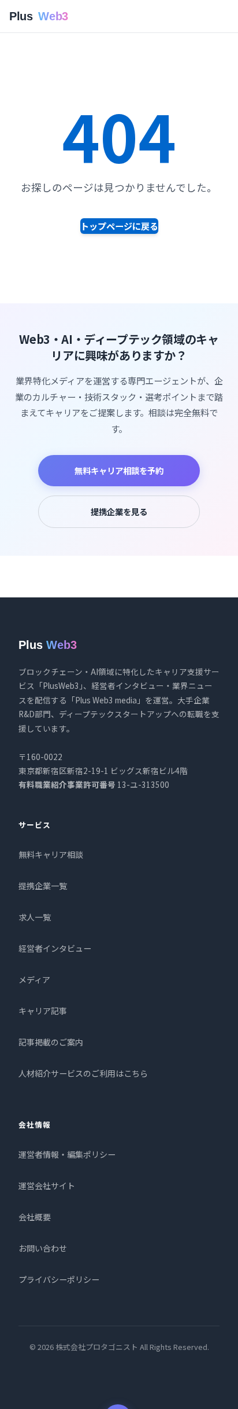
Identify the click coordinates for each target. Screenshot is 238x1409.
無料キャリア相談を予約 (119, 470)
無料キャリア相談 (50, 854)
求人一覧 (34, 917)
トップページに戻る (119, 225)
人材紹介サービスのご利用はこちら (83, 1073)
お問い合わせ (42, 1248)
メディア (34, 979)
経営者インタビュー (54, 948)
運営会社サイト (46, 1185)
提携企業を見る (119, 511)
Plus (38, 16)
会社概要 (34, 1217)
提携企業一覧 (42, 885)
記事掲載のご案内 (50, 1042)
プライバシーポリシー (58, 1279)
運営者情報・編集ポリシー (67, 1154)
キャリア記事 (42, 1011)
